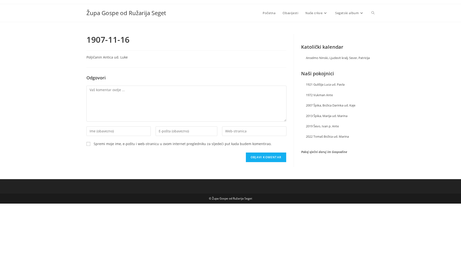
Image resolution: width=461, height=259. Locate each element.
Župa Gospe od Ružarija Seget (126, 13)
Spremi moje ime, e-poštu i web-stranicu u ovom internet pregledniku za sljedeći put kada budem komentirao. (183, 143)
